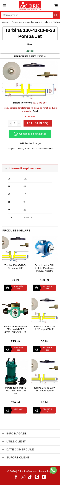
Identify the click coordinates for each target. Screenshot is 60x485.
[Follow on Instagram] (23, 477)
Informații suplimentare (25, 168)
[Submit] (56, 15)
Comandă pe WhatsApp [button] (32, 133)
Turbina (46, 22)
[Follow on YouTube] (44, 477)
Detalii (36, 111)
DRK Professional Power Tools (35, 471)
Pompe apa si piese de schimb (26, 22)
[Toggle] (5, 168)
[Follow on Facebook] (16, 477)
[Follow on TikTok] (30, 477)
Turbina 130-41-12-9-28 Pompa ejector (45, 389)
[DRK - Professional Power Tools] (30, 5)
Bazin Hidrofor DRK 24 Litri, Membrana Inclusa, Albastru (44, 268)
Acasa (5, 22)
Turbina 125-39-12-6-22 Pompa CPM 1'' (45, 328)
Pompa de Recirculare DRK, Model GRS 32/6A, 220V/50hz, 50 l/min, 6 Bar (15, 330)
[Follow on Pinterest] (37, 477)
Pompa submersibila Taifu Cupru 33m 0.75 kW (15, 391)
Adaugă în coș (37, 122)
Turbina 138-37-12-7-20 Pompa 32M (15, 266)
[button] (4, 5)
